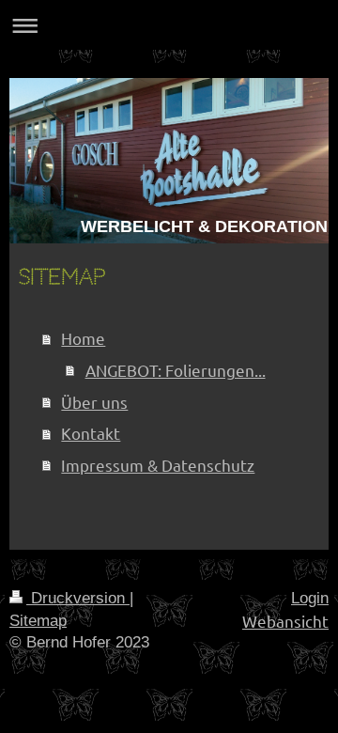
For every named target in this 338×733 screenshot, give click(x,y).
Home (83, 338)
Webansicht (285, 621)
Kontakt (90, 433)
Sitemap (38, 621)
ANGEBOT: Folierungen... (175, 370)
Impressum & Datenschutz (157, 465)
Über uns (94, 402)
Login (310, 598)
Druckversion (78, 598)
